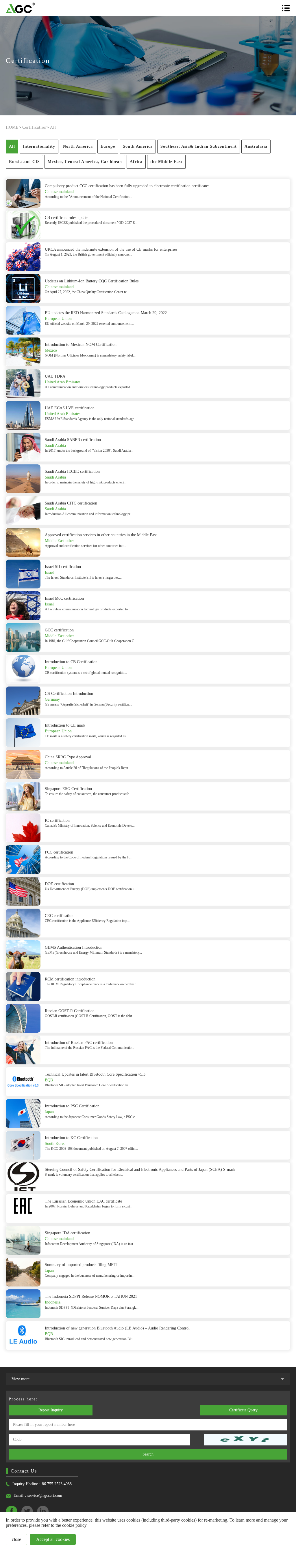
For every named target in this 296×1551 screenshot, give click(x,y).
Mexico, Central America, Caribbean (85, 162)
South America (138, 146)
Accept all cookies (53, 1539)
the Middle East (166, 162)
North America (78, 146)
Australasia (256, 146)
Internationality (39, 146)
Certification (34, 127)
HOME (12, 127)
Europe (108, 146)
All (53, 127)
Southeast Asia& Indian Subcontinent (198, 146)
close (16, 1539)
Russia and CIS (24, 162)
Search (148, 1454)
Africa (136, 162)
